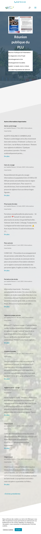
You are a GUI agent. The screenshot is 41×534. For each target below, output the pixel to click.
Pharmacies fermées (10, 204)
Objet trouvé (8, 424)
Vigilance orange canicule (12, 315)
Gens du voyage (9, 165)
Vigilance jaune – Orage (12, 387)
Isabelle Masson (11, 128)
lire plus (6, 156)
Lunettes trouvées (10, 351)
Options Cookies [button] (8, 529)
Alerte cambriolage (10, 126)
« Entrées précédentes (12, 494)
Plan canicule (8, 243)
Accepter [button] (18, 529)
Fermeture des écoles (11, 279)
